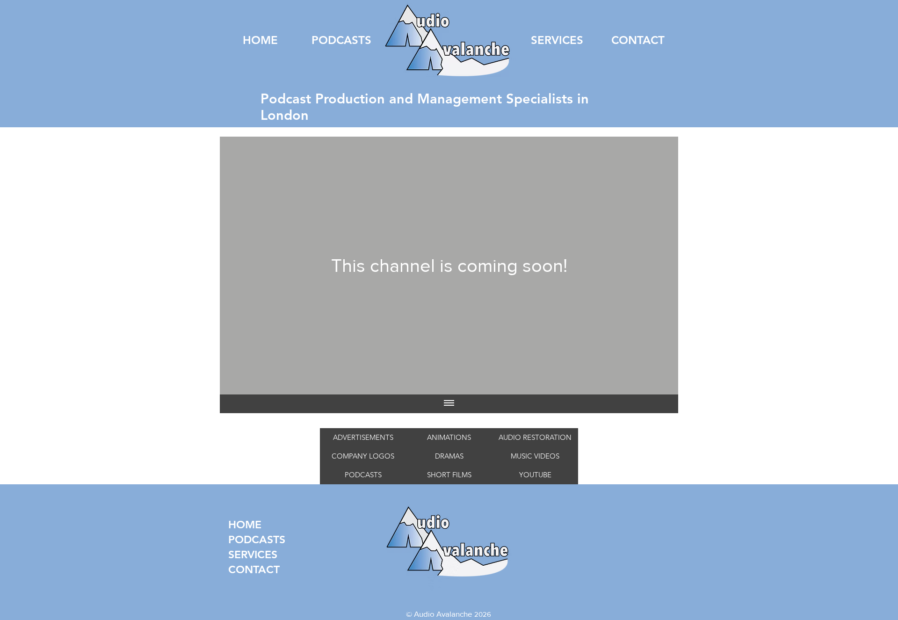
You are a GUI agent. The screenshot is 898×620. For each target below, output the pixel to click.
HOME (242, 524)
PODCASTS (242, 539)
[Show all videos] (449, 403)
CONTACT (242, 569)
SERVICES (242, 554)
